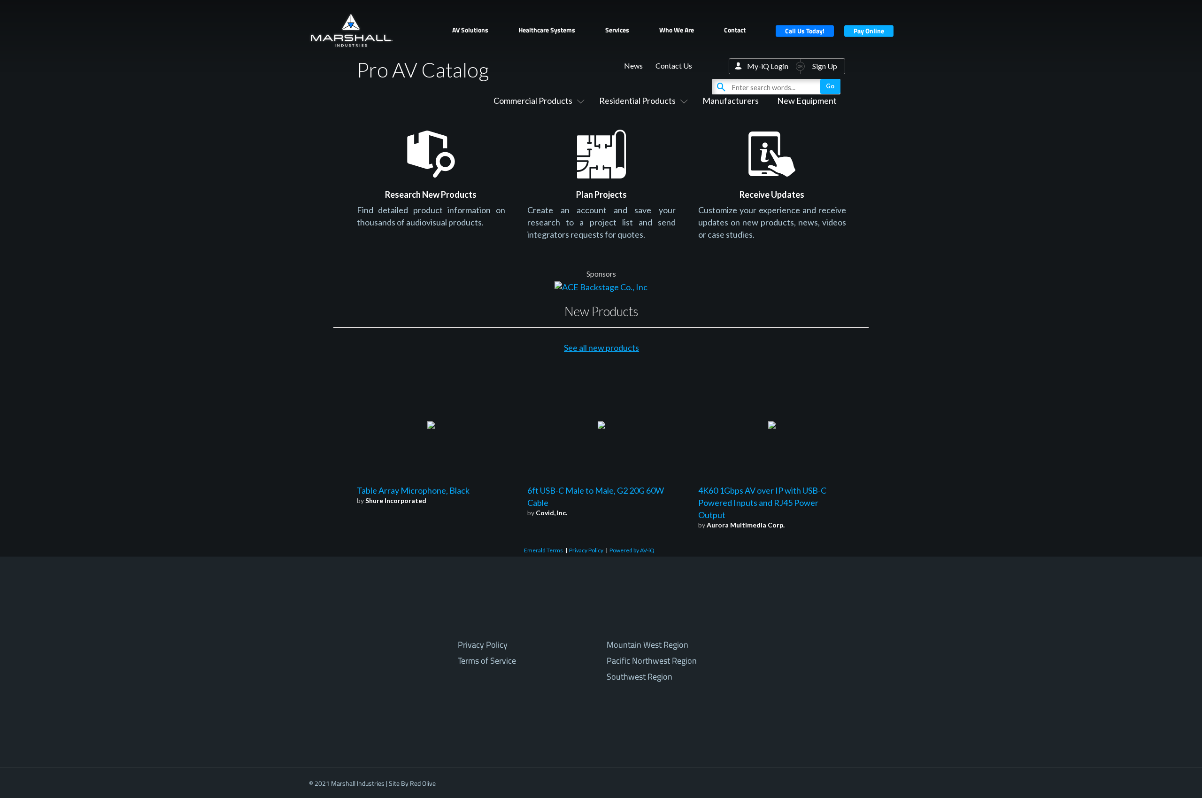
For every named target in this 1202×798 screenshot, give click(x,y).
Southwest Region (639, 677)
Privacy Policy (586, 550)
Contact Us (673, 65)
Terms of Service (487, 661)
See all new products (601, 347)
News (633, 65)
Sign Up (824, 66)
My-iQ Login (767, 66)
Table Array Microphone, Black (413, 490)
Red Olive (423, 783)
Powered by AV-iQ (632, 550)
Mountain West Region (647, 645)
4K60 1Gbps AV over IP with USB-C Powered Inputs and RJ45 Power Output (762, 502)
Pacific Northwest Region (652, 661)
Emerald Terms (543, 550)
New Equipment (807, 100)
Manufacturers (730, 100)
